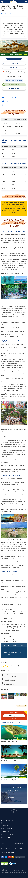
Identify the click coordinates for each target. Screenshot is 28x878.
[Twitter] (6, 857)
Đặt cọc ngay (15, 716)
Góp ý (2, 843)
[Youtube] (9, 857)
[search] (26, 1)
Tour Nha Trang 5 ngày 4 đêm (9, 760)
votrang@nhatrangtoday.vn (8, 834)
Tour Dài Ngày (11, 13)
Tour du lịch (4, 13)
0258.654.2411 (6, 831)
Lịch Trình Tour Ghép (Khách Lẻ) (14, 101)
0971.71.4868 (6, 828)
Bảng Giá (14, 97)
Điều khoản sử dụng (18, 846)
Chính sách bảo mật (18, 843)
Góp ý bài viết (22, 705)
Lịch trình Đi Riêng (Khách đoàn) (14, 105)
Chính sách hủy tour (18, 848)
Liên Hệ (16, 841)
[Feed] (12, 857)
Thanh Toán (4, 841)
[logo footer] (14, 811)
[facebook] (2, 857)
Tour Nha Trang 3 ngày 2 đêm (9, 741)
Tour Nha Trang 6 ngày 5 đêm (9, 780)
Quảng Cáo (3, 846)
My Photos (21, 857)
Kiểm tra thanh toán (5, 848)
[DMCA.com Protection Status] (4, 863)
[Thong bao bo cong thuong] (12, 863)
